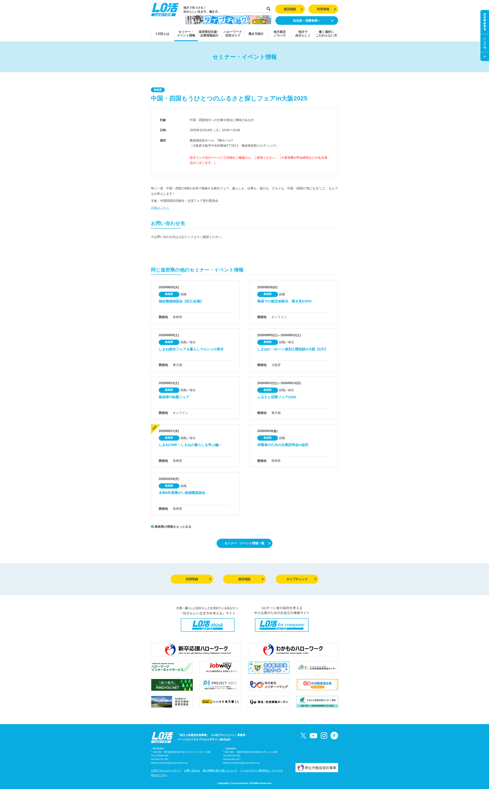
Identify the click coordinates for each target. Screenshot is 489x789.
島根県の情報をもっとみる (172, 526)
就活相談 (290, 9)
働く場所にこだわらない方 (326, 33)
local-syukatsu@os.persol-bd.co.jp (171, 763)
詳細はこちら (160, 207)
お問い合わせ (192, 770)
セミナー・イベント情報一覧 (244, 543)
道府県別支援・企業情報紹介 (209, 33)
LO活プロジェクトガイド (166, 770)
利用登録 (323, 9)
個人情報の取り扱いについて (220, 770)
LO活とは (162, 33)
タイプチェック (297, 579)
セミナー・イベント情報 (186, 33)
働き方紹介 (256, 33)
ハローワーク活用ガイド (233, 33)
